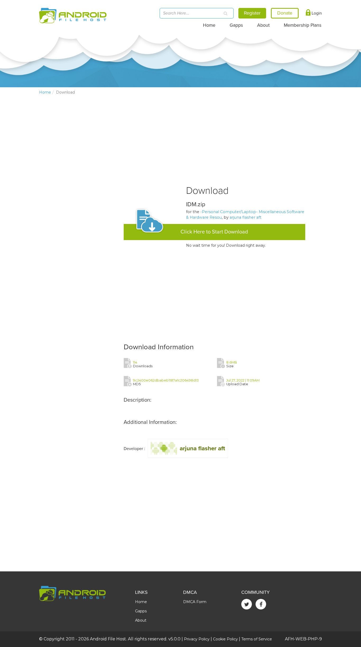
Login (316, 13)
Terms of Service (256, 639)
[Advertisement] (78, 186)
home (45, 92)
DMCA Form (194, 601)
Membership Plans (302, 25)
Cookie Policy (225, 639)
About (263, 25)
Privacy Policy (197, 639)
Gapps (236, 25)
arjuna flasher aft (245, 217)
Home (209, 25)
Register (252, 13)
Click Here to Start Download (214, 232)
